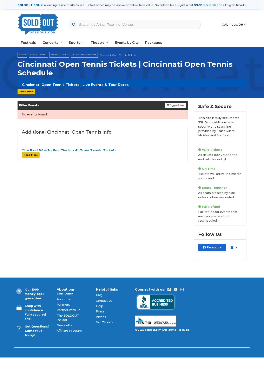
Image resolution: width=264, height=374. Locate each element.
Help (99, 306)
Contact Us (104, 301)
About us (63, 299)
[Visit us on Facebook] (169, 289)
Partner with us (68, 310)
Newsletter (65, 325)
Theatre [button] (98, 43)
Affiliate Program (69, 330)
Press (100, 311)
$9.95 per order (206, 5)
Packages (153, 43)
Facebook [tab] (213, 247)
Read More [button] (26, 91)
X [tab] (236, 247)
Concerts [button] (50, 43)
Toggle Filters (176, 105)
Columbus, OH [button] (233, 24)
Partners (63, 304)
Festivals (28, 43)
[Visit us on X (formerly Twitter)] (175, 289)
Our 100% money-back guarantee (34, 294)
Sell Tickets (104, 322)
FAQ (99, 295)
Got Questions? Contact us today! (37, 331)
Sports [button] (75, 43)
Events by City (127, 43)
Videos (101, 317)
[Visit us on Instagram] (182, 289)
